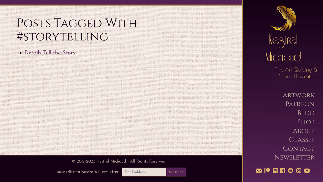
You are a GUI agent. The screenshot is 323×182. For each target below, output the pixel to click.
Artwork (299, 95)
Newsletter (294, 157)
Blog (306, 113)
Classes (302, 139)
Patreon (300, 104)
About (304, 130)
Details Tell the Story (49, 53)
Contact (299, 148)
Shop (306, 122)
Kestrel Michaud (283, 49)
